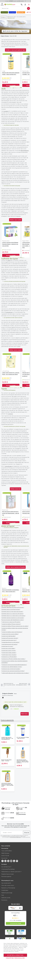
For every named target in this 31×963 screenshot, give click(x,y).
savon (9, 260)
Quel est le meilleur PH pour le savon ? (11, 624)
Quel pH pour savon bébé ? (8, 648)
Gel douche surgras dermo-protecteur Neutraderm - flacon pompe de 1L (7, 785)
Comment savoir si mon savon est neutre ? (12, 611)
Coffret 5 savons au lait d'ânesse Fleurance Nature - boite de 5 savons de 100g (10, 244)
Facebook (2, 861)
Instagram (5, 861)
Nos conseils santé (21, 16)
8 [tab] (19, 86)
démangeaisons (25, 150)
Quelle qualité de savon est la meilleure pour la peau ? (15, 673)
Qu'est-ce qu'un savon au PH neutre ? (10, 621)
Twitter (8, 861)
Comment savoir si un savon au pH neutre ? (12, 613)
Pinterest (17, 861)
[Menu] (22, 907)
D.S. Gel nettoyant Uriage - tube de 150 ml (23, 738)
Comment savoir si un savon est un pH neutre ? (13, 615)
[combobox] (15, 8)
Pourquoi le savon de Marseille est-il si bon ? (12, 619)
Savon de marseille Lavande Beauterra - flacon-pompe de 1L (10, 590)
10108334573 (16, 709)
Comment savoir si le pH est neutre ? (10, 609)
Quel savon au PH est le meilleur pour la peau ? (13, 658)
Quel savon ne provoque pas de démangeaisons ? (14, 664)
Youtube (11, 861)
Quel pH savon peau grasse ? (8, 652)
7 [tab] (18, 86)
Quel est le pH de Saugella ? (8, 636)
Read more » (24, 713)
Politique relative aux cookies (11, 951)
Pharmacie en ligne (11, 16)
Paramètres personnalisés (15, 958)
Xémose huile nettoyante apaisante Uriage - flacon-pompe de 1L (10, 73)
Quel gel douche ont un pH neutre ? (10, 642)
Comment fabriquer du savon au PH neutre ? (12, 607)
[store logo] (11, 4)
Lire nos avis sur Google (15, 923)
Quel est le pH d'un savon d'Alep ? (10, 634)
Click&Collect (4, 890)
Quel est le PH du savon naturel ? (9, 638)
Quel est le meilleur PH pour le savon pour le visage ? (14, 626)
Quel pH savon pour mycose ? (8, 654)
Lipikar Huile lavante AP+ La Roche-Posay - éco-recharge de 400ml (10, 373)
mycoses (5, 111)
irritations (10, 413)
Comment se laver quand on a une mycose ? (12, 617)
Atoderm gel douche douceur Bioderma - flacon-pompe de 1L (7, 738)
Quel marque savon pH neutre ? (9, 644)
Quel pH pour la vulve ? (7, 646)
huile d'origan (8, 466)
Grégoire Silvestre (5, 36)
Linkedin (14, 861)
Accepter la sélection (15, 955)
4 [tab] (14, 86)
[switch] (20, 908)
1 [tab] (10, 86)
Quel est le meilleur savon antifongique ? (11, 631)
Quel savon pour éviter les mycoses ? (10, 668)
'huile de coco (8, 312)
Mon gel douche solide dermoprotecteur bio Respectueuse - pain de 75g (10, 513)
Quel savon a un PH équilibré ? (9, 656)
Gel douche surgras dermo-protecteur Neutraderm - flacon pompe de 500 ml (23, 761)
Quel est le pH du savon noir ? (9, 640)
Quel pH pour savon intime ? (8, 650)
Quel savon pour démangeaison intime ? (11, 666)
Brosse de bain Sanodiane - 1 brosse (6, 760)
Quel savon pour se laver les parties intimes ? (13, 670)
